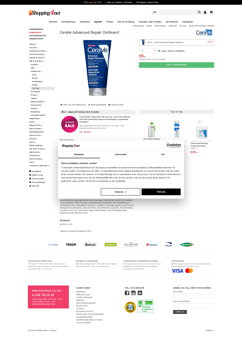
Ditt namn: (178, 292)
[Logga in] (205, 12)
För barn (33, 48)
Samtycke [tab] (79, 154)
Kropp (34, 95)
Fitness (109, 22)
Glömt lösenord (84, 298)
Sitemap (53, 331)
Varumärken (172, 22)
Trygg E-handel (83, 323)
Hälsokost (85, 22)
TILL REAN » (85, 132)
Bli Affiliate (81, 306)
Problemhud (37, 81)
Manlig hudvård (37, 102)
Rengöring (35, 112)
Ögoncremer (36, 105)
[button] (211, 12)
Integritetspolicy (84, 312)
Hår (32, 68)
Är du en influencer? (86, 303)
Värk (31, 162)
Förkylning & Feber (37, 51)
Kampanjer (187, 22)
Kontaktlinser (68, 22)
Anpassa (119, 192)
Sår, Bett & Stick (36, 149)
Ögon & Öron (35, 135)
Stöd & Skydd (35, 159)
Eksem (35, 78)
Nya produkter (37, 36)
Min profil (81, 292)
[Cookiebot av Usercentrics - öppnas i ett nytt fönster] (168, 146)
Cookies (80, 309)
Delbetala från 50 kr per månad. (152, 59)
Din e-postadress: (181, 301)
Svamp (35, 85)
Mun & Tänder (35, 129)
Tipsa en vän (116, 105)
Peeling (34, 108)
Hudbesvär (173, 26)
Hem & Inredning (125, 22)
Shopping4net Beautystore (89, 320)
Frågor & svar (37, 175)
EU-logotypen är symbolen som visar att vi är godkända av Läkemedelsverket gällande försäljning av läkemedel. (142, 265)
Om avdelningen (38, 182)
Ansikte (34, 64)
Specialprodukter (38, 115)
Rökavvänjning (35, 145)
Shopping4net (138, 26)
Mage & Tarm (35, 125)
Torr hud (183, 26)
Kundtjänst (36, 171)
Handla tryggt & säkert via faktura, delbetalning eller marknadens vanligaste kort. (190, 264)
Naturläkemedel (36, 132)
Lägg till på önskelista (74, 105)
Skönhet (53, 22)
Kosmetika (35, 92)
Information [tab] (121, 154)
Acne (34, 75)
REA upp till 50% (93, 2)
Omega (32, 139)
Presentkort (36, 39)
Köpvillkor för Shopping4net (90, 314)
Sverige (209, 331)
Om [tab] (163, 154)
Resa (31, 142)
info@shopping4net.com (43, 304)
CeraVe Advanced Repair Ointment (201, 26)
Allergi (32, 44)
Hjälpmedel (34, 118)
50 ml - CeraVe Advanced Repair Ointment (180, 42)
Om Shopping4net (84, 317)
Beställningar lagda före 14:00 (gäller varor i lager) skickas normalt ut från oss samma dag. (96, 264)
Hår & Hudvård (160, 26)
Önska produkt (37, 179)
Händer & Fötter (36, 58)
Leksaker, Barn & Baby (150, 22)
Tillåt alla (161, 192)
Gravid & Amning (36, 54)
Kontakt (80, 300)
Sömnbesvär (34, 155)
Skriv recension (98, 105)
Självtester (34, 152)
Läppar (34, 98)
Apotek (98, 22)
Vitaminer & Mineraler (38, 166)
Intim (31, 122)
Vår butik (35, 186)
